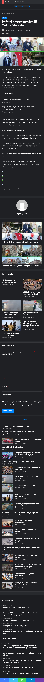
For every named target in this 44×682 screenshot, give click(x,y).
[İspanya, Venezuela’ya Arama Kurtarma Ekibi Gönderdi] (7, 585)
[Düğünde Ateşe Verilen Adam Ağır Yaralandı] (32, 284)
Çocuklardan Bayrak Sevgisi (30, 314)
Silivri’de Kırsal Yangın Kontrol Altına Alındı (10, 281)
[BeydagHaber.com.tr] (22, 6)
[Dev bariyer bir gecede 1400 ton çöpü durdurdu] (7, 506)
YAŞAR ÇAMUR (9, 30)
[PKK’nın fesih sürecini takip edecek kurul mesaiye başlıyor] (7, 567)
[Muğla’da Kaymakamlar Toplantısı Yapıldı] (7, 532)
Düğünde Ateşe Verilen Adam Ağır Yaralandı (31, 293)
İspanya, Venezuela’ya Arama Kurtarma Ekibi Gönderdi (26, 584)
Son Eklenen (22, 420)
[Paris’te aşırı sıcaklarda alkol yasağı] (7, 558)
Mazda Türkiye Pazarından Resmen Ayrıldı (18, 2)
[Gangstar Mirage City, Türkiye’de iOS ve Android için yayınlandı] (7, 455)
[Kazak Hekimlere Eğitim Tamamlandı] (7, 523)
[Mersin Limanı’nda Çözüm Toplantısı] (7, 576)
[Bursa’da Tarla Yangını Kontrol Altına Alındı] (11, 305)
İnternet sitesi (6, 394)
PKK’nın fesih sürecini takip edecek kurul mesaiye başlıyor (28, 566)
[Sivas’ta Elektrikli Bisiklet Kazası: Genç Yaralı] (7, 541)
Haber (13, 13)
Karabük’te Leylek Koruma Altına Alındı (16, 100)
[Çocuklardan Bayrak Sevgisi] (32, 305)
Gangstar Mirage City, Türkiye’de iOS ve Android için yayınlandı (27, 454)
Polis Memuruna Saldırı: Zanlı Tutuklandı (10, 334)
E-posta (5, 386)
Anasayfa (6, 13)
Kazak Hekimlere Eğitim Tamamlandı (23, 521)
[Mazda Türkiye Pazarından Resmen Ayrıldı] (7, 441)
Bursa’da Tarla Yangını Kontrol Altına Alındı (10, 314)
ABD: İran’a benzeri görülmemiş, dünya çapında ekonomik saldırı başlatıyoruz (32, 324)
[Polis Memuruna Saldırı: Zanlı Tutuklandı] (11, 325)
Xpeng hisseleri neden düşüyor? (14, 447)
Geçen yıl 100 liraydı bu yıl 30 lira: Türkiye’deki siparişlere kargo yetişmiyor (19, 433)
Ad (3, 379)
